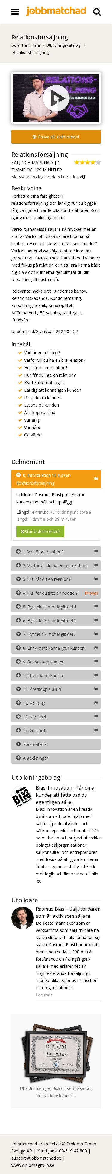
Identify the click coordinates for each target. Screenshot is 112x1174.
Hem (36, 45)
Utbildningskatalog (63, 45)
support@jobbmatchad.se (36, 1158)
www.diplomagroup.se (32, 1165)
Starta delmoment (42, 531)
